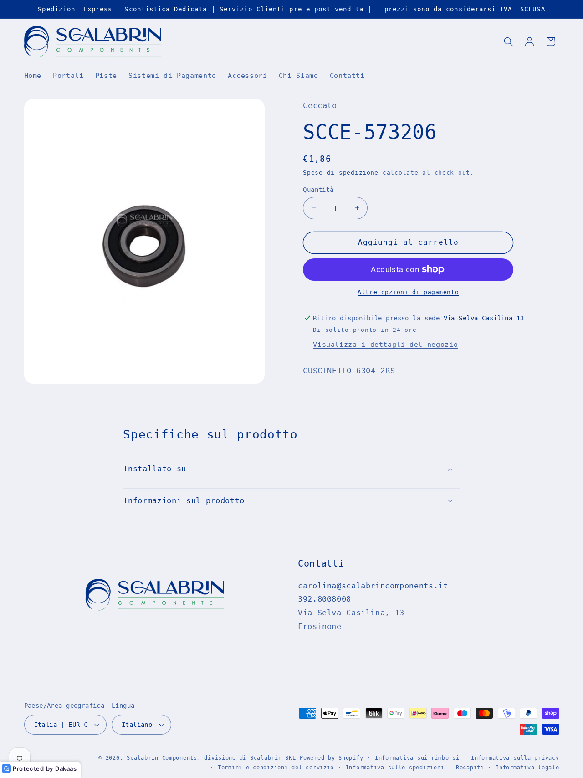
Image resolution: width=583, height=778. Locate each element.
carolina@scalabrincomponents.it (373, 585)
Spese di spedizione (340, 172)
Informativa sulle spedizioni (395, 767)
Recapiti (470, 767)
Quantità (318, 189)
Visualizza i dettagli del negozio (385, 344)
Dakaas (66, 768)
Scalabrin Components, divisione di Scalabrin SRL (211, 758)
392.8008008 (324, 598)
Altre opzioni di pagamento (408, 292)
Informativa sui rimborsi (417, 758)
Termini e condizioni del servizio (276, 767)
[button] (508, 41)
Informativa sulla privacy (515, 758)
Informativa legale (527, 767)
